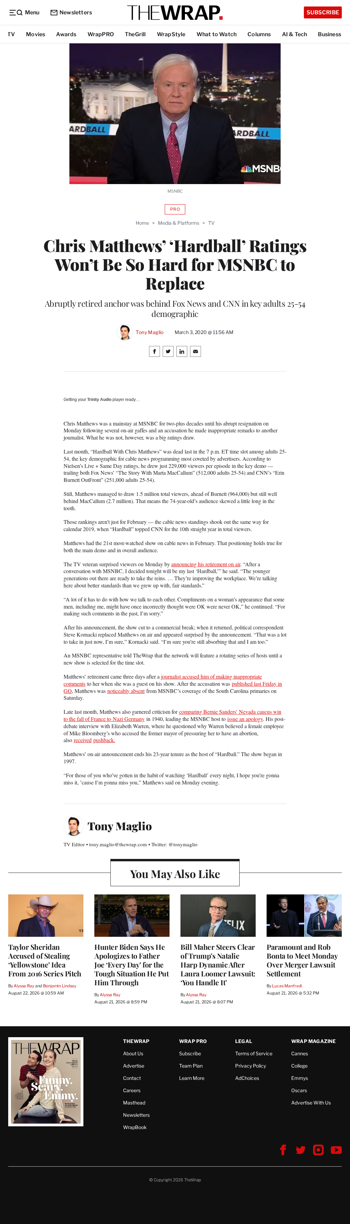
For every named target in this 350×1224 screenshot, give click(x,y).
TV (11, 34)
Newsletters (75, 12)
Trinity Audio (99, 399)
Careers (131, 1090)
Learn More (191, 1078)
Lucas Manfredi (287, 985)
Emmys (299, 1078)
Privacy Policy (250, 1066)
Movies (35, 34)
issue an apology (245, 718)
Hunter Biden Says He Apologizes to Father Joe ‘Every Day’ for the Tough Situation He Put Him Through (131, 964)
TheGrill (135, 34)
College (299, 1066)
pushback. (104, 739)
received (83, 739)
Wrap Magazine (313, 1041)
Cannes (299, 1053)
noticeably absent (126, 690)
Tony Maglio (149, 332)
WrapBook (135, 1127)
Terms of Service (253, 1053)
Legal (243, 1041)
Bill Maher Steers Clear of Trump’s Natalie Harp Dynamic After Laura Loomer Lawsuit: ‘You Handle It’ (217, 964)
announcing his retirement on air (205, 564)
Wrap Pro (193, 1041)
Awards (66, 34)
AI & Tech (294, 34)
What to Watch (217, 34)
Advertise (133, 1066)
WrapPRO (101, 34)
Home (142, 223)
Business (329, 34)
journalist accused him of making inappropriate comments (163, 680)
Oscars (299, 1090)
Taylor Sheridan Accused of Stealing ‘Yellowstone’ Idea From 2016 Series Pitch (44, 960)
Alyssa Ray (24, 985)
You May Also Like (175, 873)
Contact (132, 1078)
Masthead (134, 1102)
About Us (133, 1053)
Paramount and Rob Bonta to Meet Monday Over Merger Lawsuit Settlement (302, 960)
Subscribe (323, 12)
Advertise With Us (311, 1102)
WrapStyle (171, 34)
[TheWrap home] (175, 12)
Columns (259, 34)
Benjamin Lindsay (59, 985)
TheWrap (136, 1041)
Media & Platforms (178, 223)
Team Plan (191, 1066)
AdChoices (247, 1078)
